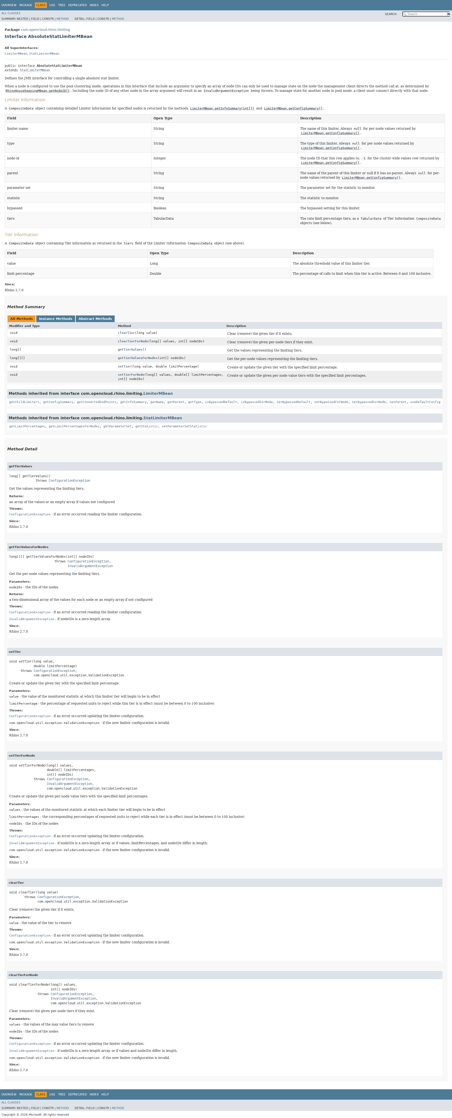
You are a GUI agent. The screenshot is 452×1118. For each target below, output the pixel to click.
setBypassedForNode (331, 402)
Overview (8, 5)
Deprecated (77, 5)
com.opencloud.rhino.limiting (45, 30)
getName (157, 402)
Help (105, 5)
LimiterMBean (16, 53)
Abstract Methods (95, 319)
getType (194, 402)
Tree (61, 5)
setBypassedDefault (294, 402)
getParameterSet (117, 426)
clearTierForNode (133, 341)
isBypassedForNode (257, 402)
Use (52, 5)
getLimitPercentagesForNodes (74, 426)
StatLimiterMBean (44, 53)
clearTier (126, 333)
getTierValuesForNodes (137, 358)
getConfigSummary (58, 402)
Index (94, 5)
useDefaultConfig (425, 402)
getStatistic (146, 426)
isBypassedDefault (221, 402)
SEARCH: (391, 14)
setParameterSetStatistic (184, 426)
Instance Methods (55, 319)
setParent (398, 402)
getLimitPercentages (27, 426)
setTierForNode (131, 374)
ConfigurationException (69, 480)
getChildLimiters (24, 402)
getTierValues (130, 349)
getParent (175, 402)
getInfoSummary (133, 402)
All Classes (10, 13)
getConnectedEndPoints (97, 402)
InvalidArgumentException (90, 566)
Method (62, 18)
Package (25, 5)
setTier (124, 366)
